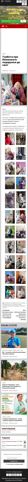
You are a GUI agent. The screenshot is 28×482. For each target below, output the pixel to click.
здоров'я (10, 350)
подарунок (16, 306)
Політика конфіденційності (14, 472)
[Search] (26, 26)
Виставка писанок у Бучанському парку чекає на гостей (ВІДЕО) (7, 314)
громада (5, 306)
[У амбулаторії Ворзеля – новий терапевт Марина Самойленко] (14, 404)
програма (22, 306)
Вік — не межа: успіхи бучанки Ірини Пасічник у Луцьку (14, 353)
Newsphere (9, 480)
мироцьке (10, 306)
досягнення (5, 350)
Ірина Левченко (13, 356)
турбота (5, 307)
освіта (18, 350)
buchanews (8, 303)
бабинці (23, 303)
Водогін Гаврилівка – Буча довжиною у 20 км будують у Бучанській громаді (11, 386)
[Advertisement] (14, 41)
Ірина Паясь (13, 70)
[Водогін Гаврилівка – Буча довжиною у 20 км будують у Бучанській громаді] (14, 370)
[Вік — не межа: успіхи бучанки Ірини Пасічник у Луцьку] (14, 338)
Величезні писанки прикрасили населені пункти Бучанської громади (20, 315)
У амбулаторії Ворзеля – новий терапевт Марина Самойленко (12, 419)
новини (4, 53)
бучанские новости (7, 304)
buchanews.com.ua (16, 303)
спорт (21, 350)
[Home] (3, 26)
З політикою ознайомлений (14, 464)
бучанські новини (17, 304)
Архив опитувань (6, 432)
